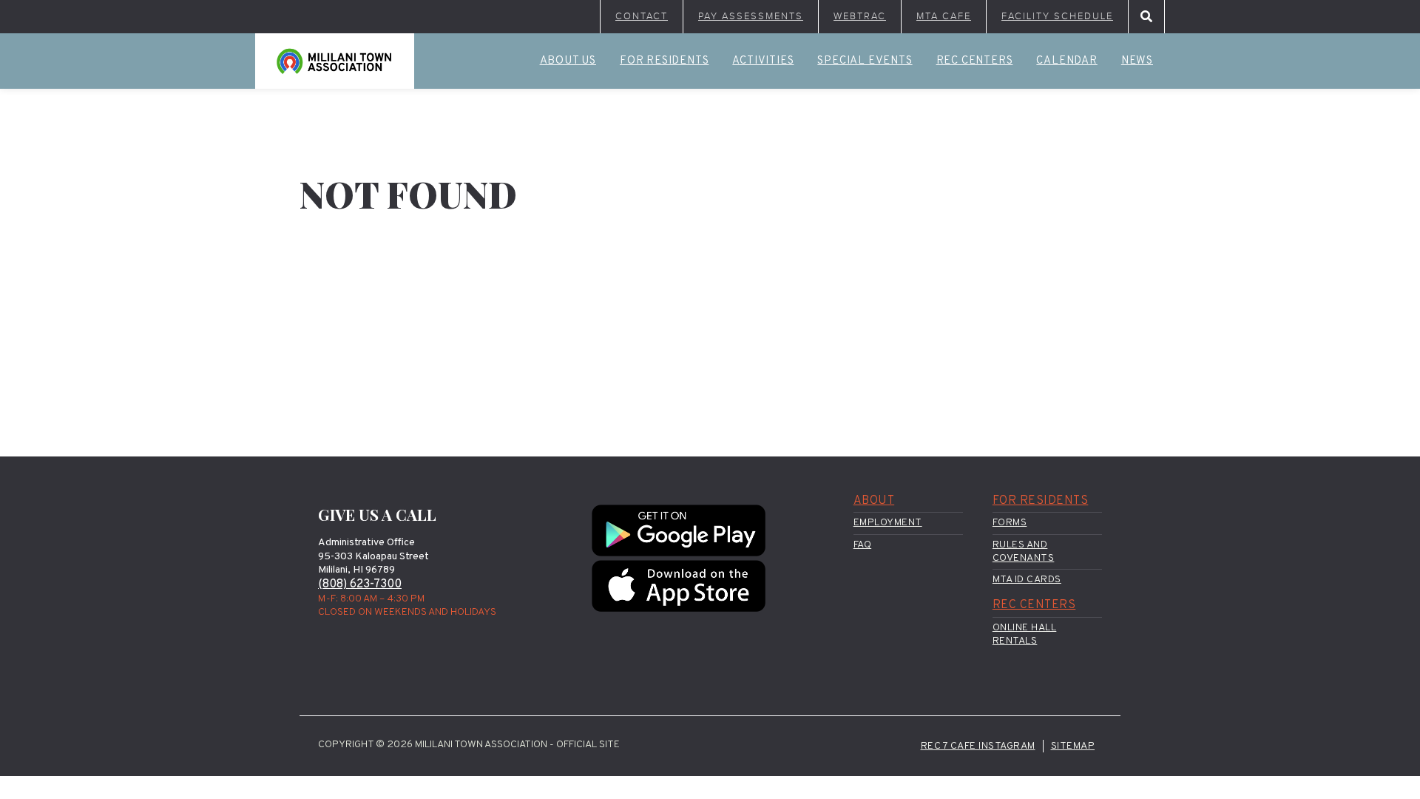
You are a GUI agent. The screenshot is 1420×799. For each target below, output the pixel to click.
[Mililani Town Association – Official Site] (334, 61)
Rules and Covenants (1024, 551)
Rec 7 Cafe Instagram (978, 746)
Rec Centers (974, 61)
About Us (568, 61)
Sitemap (1073, 746)
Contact (641, 16)
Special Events (864, 61)
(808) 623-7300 (360, 584)
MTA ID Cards (1027, 579)
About (874, 500)
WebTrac (860, 16)
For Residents (664, 61)
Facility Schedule (1057, 16)
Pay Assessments (750, 16)
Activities (763, 61)
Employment (887, 522)
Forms (1010, 522)
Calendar (1066, 61)
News (1137, 61)
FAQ (862, 545)
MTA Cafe (943, 16)
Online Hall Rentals (1025, 634)
